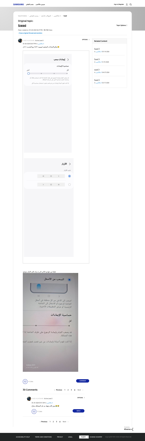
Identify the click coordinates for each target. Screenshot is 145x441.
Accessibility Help (23, 437)
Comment (82, 381)
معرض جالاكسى (40, 4)
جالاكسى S (41, 44)
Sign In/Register (119, 4)
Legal (70, 437)
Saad (96, 49)
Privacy (60, 437)
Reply (78, 411)
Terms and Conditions (43, 437)
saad (96, 70)
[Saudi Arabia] (18, 4)
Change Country (96, 437)
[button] (85, 40)
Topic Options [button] (121, 25)
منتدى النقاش (30, 4)
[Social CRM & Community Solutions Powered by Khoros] (128, 429)
